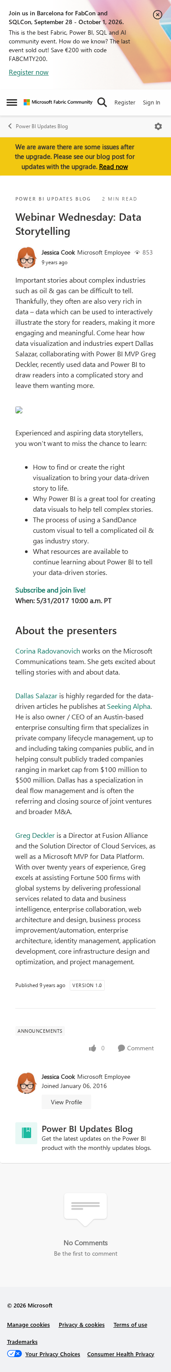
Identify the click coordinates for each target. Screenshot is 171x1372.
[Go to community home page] (58, 102)
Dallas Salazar (36, 695)
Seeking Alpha (128, 706)
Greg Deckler (35, 835)
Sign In (151, 102)
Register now (29, 71)
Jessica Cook (58, 252)
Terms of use (130, 1324)
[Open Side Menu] (11, 102)
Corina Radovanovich (47, 650)
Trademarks (22, 1341)
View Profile (66, 1102)
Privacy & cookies (82, 1324)
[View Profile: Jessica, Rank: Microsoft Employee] (26, 257)
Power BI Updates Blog (42, 126)
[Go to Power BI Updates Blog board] (26, 1133)
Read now (113, 166)
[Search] (102, 102)
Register (124, 102)
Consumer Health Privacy (120, 1354)
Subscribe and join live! (50, 589)
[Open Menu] (158, 126)
